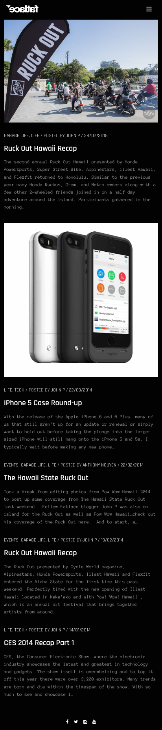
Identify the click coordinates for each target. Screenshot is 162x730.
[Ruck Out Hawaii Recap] (81, 70)
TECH (19, 390)
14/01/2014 (79, 630)
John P (73, 136)
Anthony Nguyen (99, 465)
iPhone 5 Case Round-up (43, 403)
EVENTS (11, 465)
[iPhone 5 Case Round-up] (81, 299)
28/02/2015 (95, 136)
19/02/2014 (112, 540)
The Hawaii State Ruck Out (46, 478)
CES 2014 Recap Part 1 (39, 643)
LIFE (35, 136)
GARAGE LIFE (16, 136)
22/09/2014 (80, 390)
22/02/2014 (132, 465)
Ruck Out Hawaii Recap (40, 148)
